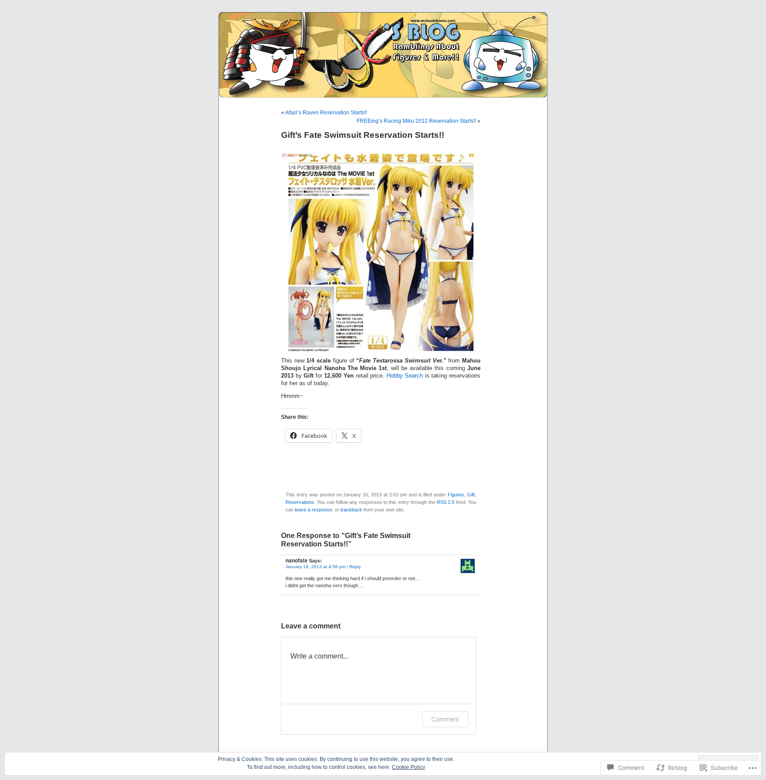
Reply (355, 566)
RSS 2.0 (445, 502)
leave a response (313, 509)
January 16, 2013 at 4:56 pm (315, 566)
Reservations (299, 502)
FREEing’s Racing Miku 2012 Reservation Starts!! (416, 121)
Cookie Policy (408, 767)
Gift (471, 494)
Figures (456, 494)
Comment (445, 719)
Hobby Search (405, 376)
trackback (351, 509)
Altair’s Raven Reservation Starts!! (326, 112)
